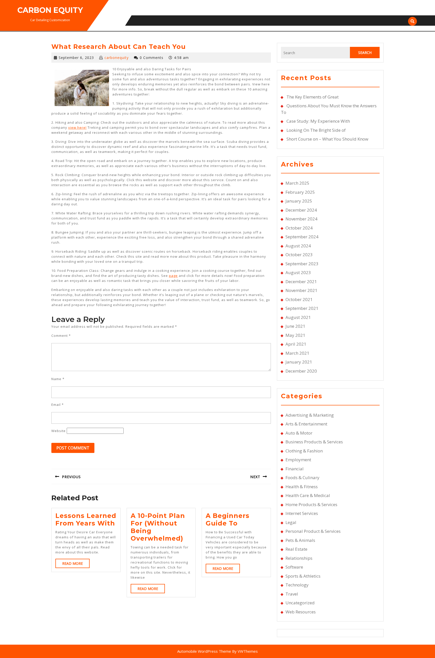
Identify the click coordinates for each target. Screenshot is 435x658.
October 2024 (299, 228)
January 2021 (298, 362)
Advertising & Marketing (309, 415)
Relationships (298, 558)
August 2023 (298, 272)
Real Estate (296, 549)
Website (58, 431)
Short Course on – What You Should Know (327, 139)
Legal (290, 522)
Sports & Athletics (302, 576)
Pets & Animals (300, 540)
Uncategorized (300, 603)
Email (57, 404)
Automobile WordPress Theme (204, 651)
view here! (77, 127)
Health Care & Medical (307, 495)
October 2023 (299, 254)
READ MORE (76, 564)
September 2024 (301, 237)
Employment (298, 460)
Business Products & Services (314, 442)
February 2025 (300, 192)
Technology (297, 585)
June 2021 (295, 326)
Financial (294, 469)
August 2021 (298, 317)
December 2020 (301, 371)
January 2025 (298, 201)
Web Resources (300, 612)
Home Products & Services (311, 504)
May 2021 (295, 335)
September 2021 (301, 308)
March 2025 (297, 183)
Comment (61, 335)
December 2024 (301, 210)
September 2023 (301, 264)
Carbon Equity (50, 10)
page (173, 275)
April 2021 (295, 344)
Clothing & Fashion (304, 451)
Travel (291, 594)
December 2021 (301, 281)
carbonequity (116, 57)
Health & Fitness (301, 486)
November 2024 (301, 219)
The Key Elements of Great (312, 97)
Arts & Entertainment (306, 424)
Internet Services (301, 513)
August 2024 (298, 246)
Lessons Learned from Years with (85, 519)
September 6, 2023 (76, 57)
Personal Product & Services (313, 531)
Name (57, 379)
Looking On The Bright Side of (316, 130)
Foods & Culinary (302, 477)
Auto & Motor (298, 433)
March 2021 (297, 353)
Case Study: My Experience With (318, 121)
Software (294, 567)
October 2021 (299, 299)
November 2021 (301, 290)
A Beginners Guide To (227, 519)
